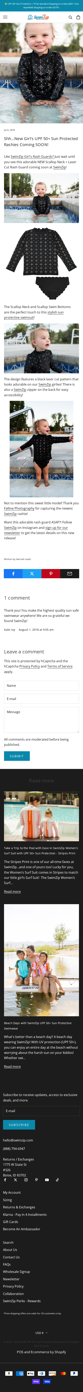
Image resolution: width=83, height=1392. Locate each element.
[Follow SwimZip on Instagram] (26, 1180)
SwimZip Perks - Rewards (22, 1301)
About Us (10, 1250)
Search (8, 1242)
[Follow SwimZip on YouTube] (47, 1180)
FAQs (7, 1264)
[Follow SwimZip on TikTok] (57, 1180)
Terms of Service (60, 666)
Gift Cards (10, 1222)
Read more (12, 891)
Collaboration (13, 1294)
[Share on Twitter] (32, 573)
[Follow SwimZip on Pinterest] (36, 1180)
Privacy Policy (29, 666)
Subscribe (19, 1125)
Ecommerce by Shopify (48, 1352)
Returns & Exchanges (19, 1207)
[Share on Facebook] (13, 573)
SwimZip (59, 167)
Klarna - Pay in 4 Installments (25, 1214)
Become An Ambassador (21, 1229)
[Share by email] (69, 573)
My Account (12, 1192)
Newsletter (11, 1279)
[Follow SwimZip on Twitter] (15, 1180)
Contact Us (11, 1257)
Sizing (7, 1200)
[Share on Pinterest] (51, 573)
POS (20, 1352)
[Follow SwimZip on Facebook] (5, 1180)
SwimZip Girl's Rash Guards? (32, 156)
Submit (17, 756)
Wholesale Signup (16, 1271)
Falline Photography (19, 508)
